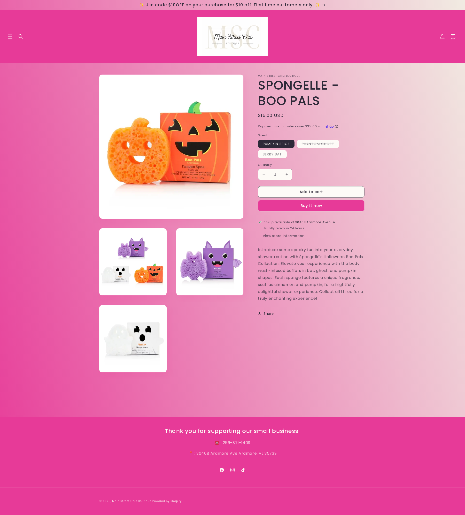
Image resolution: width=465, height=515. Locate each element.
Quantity (265, 164)
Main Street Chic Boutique (132, 501)
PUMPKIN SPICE (276, 143)
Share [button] (269, 313)
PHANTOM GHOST (320, 144)
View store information (283, 235)
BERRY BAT (275, 155)
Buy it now (311, 205)
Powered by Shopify (167, 501)
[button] (10, 36)
